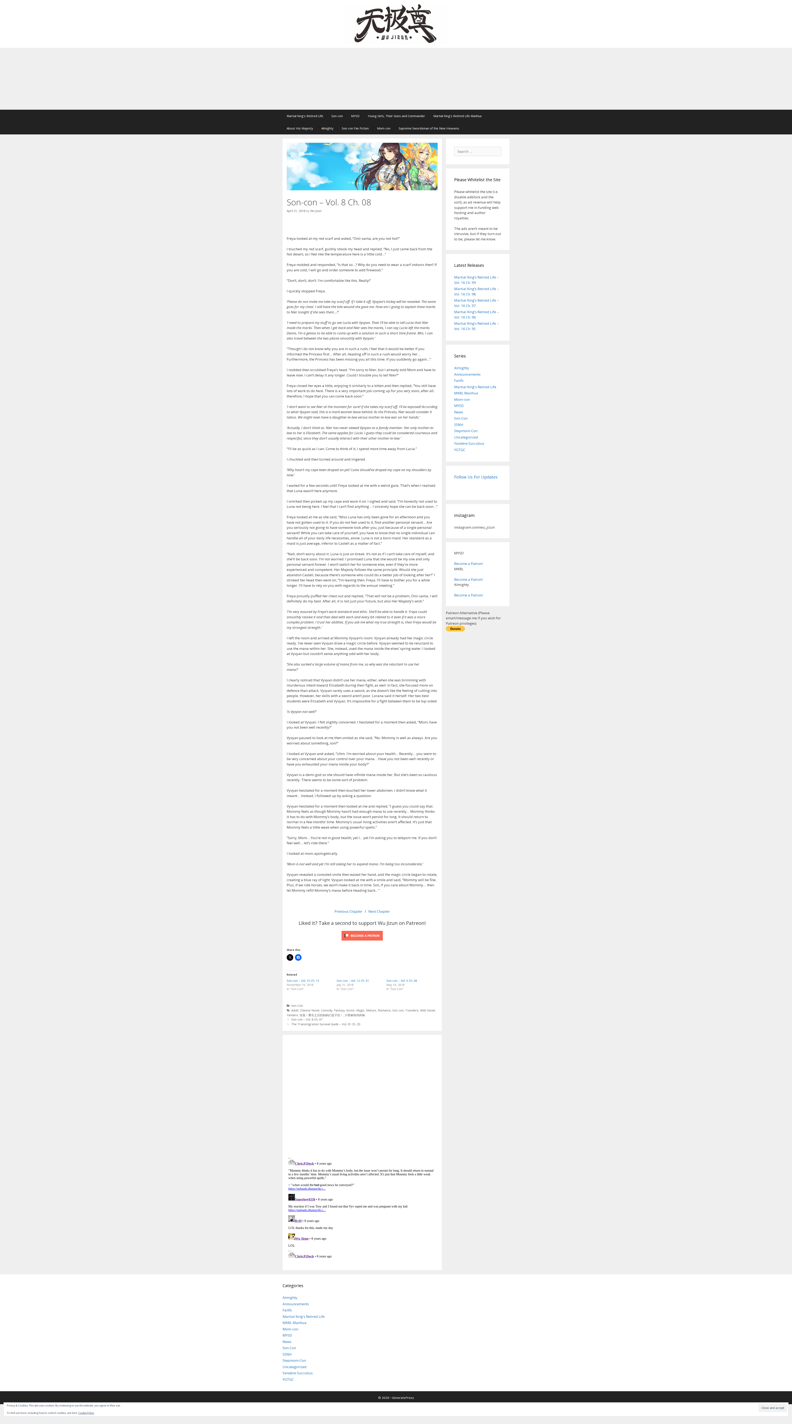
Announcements (467, 374)
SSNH (458, 424)
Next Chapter (379, 911)
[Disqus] (362, 1095)
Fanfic (459, 380)
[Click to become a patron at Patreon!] (362, 941)
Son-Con (297, 1006)
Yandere (292, 1015)
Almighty (327, 128)
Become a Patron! (468, 563)
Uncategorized (466, 437)
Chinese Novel (309, 1010)
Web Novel (427, 1010)
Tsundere (411, 1010)
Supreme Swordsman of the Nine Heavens (429, 128)
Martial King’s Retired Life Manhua (457, 116)
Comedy (326, 1010)
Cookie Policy (86, 1413)
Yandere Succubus (469, 443)
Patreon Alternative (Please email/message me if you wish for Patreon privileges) (473, 618)
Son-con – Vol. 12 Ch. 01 (353, 981)
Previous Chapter (349, 911)
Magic (360, 1010)
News (458, 412)
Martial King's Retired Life (475, 387)
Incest (350, 1010)
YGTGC (459, 449)
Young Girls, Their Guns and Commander (396, 116)
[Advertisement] (396, 79)
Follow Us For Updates (476, 477)
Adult (294, 1010)
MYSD (355, 116)
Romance (384, 1010)
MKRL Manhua (466, 393)
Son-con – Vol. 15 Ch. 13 (303, 981)
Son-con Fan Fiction (355, 128)
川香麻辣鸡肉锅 (355, 1015)
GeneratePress (403, 1398)
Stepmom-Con (465, 430)
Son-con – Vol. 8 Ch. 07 (306, 1019)
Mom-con (383, 128)
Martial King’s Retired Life (305, 116)
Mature (371, 1010)
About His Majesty (300, 128)
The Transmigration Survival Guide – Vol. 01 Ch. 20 (325, 1024)
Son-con (337, 116)
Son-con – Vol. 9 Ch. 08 (401, 981)
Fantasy (339, 1010)
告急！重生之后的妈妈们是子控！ (321, 1015)
